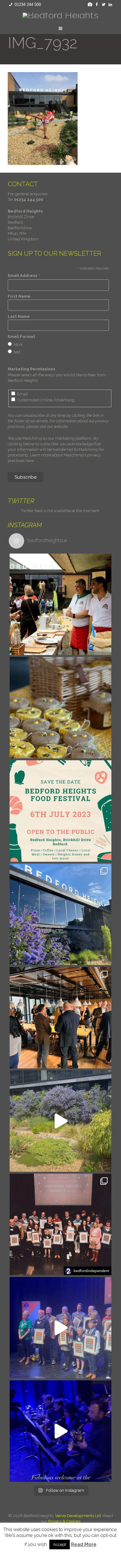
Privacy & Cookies (64, 1521)
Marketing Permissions (31, 369)
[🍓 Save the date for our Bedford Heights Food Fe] (60, 811)
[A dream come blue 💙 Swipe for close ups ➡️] (60, 914)
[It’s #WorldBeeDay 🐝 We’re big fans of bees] (60, 707)
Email (22, 394)
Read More (83, 1544)
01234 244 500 (28, 4)
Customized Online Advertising (45, 400)
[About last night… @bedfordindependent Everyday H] (60, 1327)
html (18, 344)
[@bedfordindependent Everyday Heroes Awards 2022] (60, 1431)
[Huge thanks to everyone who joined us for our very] (60, 1017)
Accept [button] (59, 1544)
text (17, 352)
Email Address (24, 275)
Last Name (19, 316)
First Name (19, 296)
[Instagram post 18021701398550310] (60, 1121)
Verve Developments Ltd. (78, 1515)
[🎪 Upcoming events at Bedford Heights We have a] (60, 604)
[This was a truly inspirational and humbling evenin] (60, 1224)
